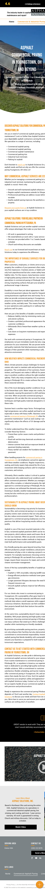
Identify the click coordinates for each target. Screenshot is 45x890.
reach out (21, 165)
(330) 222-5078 (36, 848)
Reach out (8, 250)
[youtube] (36, 858)
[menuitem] (11, 22)
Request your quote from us (15, 208)
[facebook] (31, 858)
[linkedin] (40, 858)
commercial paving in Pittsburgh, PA (24, 416)
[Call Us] (39, 886)
